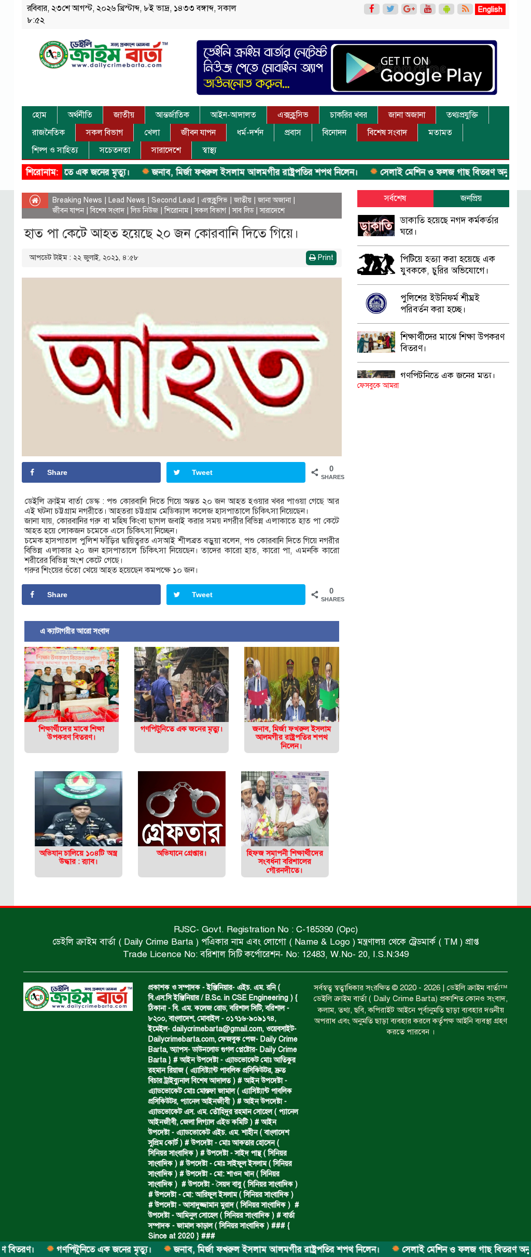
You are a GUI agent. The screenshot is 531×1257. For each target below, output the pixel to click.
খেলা (152, 132)
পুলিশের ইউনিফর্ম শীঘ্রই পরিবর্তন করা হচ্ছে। (440, 304)
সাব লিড (243, 210)
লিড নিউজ (144, 210)
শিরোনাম (176, 210)
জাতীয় (124, 115)
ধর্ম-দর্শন (250, 132)
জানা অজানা (406, 115)
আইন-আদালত (233, 115)
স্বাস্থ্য (209, 150)
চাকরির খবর (348, 115)
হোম (39, 115)
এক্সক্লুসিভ (293, 115)
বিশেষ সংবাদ (387, 132)
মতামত (440, 132)
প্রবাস (293, 132)
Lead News (126, 200)
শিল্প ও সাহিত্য (55, 150)
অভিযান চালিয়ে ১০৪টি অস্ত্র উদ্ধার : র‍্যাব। (78, 857)
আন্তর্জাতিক (172, 115)
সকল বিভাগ (104, 132)
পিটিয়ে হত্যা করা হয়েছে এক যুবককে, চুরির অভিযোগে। (447, 265)
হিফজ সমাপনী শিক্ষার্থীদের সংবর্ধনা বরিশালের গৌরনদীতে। (285, 861)
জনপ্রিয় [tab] (471, 198)
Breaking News (77, 200)
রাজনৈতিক (48, 132)
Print (324, 257)
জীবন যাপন (198, 132)
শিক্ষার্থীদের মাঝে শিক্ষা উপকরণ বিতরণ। (71, 733)
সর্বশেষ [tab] (395, 198)
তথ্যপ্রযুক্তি (462, 115)
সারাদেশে (166, 150)
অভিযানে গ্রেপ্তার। (182, 853)
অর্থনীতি (80, 115)
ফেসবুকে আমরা (378, 385)
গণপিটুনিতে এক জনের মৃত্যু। (70, 1249)
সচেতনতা (115, 150)
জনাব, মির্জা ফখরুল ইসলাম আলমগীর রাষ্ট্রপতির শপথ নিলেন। (221, 172)
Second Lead (173, 200)
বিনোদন (334, 132)
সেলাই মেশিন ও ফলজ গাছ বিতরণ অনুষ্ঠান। (418, 172)
